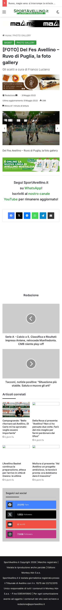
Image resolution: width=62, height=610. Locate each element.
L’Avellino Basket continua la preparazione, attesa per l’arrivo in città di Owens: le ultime (14, 469)
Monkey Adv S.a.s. (31, 572)
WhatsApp (32, 188)
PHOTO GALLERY (22, 35)
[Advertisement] (31, 257)
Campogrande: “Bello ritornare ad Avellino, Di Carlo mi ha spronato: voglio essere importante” (15, 426)
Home (7, 35)
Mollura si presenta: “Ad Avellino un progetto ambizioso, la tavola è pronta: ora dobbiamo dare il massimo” (45, 469)
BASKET (8, 42)
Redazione (10, 95)
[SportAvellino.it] (31, 12)
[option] (31, 128)
